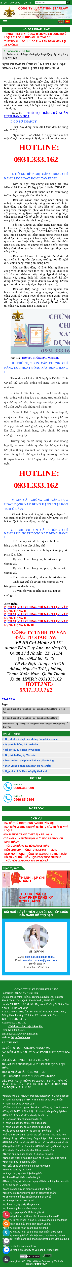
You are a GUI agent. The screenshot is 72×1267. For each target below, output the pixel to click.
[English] (61, 22)
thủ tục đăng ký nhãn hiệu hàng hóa (23, 1173)
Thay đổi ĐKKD (12, 1111)
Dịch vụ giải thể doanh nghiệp (20, 1246)
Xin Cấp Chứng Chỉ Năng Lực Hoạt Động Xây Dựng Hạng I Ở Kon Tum (34, 710)
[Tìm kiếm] (68, 2)
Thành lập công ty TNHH (17, 1099)
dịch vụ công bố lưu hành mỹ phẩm (23, 1208)
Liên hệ (27, 2)
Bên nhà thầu (28, 1161)
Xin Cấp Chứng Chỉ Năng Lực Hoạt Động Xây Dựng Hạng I (30, 717)
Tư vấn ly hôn (11, 1150)
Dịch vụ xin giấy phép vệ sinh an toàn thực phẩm (30, 1192)
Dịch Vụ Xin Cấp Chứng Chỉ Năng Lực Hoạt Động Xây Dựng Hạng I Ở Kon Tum (35, 725)
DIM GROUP (41, 1263)
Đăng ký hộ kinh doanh (55, 1107)
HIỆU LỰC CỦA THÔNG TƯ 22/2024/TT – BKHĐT (31, 849)
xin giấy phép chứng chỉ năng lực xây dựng (27, 1165)
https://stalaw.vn (20, 1037)
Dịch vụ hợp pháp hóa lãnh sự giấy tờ (24, 1212)
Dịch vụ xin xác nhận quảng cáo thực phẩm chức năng (33, 1231)
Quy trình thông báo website (21, 744)
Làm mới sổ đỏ (60, 1142)
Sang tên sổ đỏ (12, 1146)
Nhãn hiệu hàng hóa (55, 1134)
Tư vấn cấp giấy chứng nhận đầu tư (23, 1119)
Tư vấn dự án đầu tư (37, 1115)
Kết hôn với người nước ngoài (52, 1146)
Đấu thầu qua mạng (55, 1157)
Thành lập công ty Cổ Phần (48, 1099)
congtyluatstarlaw (41, 1095)
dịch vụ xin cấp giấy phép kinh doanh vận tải (27, 1223)
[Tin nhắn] (6, 1224)
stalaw (7, 1095)
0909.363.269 (24, 786)
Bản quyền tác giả (31, 1134)
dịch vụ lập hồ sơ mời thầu (18, 1216)
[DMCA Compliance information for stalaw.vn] (47, 1256)
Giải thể (8, 1115)
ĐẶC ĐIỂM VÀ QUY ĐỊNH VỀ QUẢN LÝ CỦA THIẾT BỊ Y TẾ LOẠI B (36, 828)
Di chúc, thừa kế (44, 1154)
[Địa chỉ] (6, 1232)
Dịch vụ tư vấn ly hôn (15, 1219)
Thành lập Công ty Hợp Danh (19, 1103)
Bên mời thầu (11, 1161)
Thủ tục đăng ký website (17, 1184)
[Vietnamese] (67, 22)
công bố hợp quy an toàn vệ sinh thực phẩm (27, 1189)
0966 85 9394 (24, 798)
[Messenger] (6, 1241)
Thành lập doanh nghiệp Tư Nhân (22, 1107)
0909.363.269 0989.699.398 (40, 957)
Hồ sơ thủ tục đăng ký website (22, 749)
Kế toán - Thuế (52, 1130)
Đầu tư (19, 1115)
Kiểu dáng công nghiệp (33, 1138)
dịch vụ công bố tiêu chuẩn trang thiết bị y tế (27, 1196)
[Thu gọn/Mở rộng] (6, 1259)
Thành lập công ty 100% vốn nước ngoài (25, 1122)
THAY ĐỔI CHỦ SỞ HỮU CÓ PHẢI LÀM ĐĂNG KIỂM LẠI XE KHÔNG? (35, 42)
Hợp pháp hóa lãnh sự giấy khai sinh (26, 771)
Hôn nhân (28, 1146)
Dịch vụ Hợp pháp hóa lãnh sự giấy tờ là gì (29, 760)
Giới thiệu (15, 2)
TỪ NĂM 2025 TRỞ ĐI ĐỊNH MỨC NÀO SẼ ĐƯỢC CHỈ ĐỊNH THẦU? (33, 840)
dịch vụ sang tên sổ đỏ (47, 1216)
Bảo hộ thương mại (59, 1138)
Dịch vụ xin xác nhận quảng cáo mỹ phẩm (26, 1227)
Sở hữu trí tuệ (11, 1134)
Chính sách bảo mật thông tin (25, 1026)
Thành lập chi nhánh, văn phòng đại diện (45, 1111)
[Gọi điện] (6, 1215)
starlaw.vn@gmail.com (40, 960)
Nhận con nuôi (12, 1157)
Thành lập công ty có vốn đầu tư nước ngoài (27, 1126)
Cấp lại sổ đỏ (22, 1142)
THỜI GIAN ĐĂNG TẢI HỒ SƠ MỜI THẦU (26, 845)
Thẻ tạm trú (34, 1130)
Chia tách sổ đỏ (40, 1142)
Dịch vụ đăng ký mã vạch (17, 1169)
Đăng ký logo (11, 1138)
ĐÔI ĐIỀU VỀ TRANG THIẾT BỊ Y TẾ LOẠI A (28, 834)
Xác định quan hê (32, 1157)
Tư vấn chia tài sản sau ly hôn (38, 1150)
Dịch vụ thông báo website (55, 1181)
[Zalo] (6, 1250)
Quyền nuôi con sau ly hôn (18, 1154)
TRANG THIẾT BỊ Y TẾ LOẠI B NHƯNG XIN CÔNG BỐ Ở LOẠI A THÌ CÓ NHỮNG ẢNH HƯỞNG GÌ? (35, 35)
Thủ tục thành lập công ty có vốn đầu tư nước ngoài (31, 1249)
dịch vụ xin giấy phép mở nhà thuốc (48, 1219)
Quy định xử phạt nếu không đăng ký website (31, 739)
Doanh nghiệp (61, 1095)
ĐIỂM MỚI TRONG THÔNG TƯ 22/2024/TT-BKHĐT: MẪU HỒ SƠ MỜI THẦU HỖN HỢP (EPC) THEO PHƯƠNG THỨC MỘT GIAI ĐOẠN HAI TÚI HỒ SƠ (35, 857)
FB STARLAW (21, 1095)
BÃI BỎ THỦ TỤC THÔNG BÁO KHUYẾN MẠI (29, 823)
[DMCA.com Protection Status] (30, 1256)
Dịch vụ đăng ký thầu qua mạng (21, 1181)
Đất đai (8, 1142)
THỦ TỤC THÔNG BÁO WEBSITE (40, 358)
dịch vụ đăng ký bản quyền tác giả (22, 1177)
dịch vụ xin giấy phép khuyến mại (21, 1204)
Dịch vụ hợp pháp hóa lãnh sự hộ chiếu (28, 765)
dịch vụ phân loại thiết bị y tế (19, 1200)
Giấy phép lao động (14, 1130)
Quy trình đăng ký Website (20, 755)
